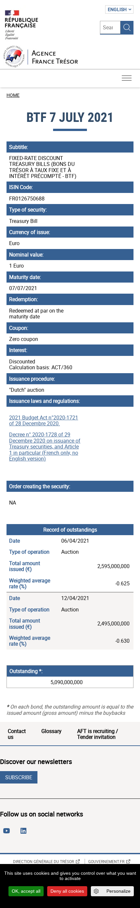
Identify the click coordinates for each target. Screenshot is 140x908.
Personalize (118, 891)
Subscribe (18, 777)
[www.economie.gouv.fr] (21, 25)
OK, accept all (26, 891)
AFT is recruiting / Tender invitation (97, 733)
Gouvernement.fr (106, 861)
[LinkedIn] (25, 833)
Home (13, 95)
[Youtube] (8, 833)
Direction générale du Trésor (43, 861)
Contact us (17, 733)
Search (126, 27)
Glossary (51, 731)
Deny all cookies (67, 891)
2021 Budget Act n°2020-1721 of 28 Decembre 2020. (43, 420)
